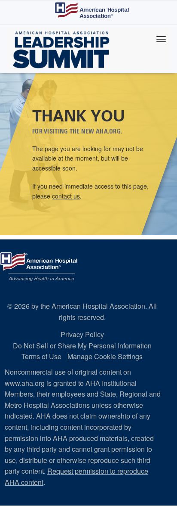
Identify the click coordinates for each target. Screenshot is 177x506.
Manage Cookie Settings (105, 356)
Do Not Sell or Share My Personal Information (82, 346)
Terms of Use (41, 356)
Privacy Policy (82, 334)
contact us (66, 196)
